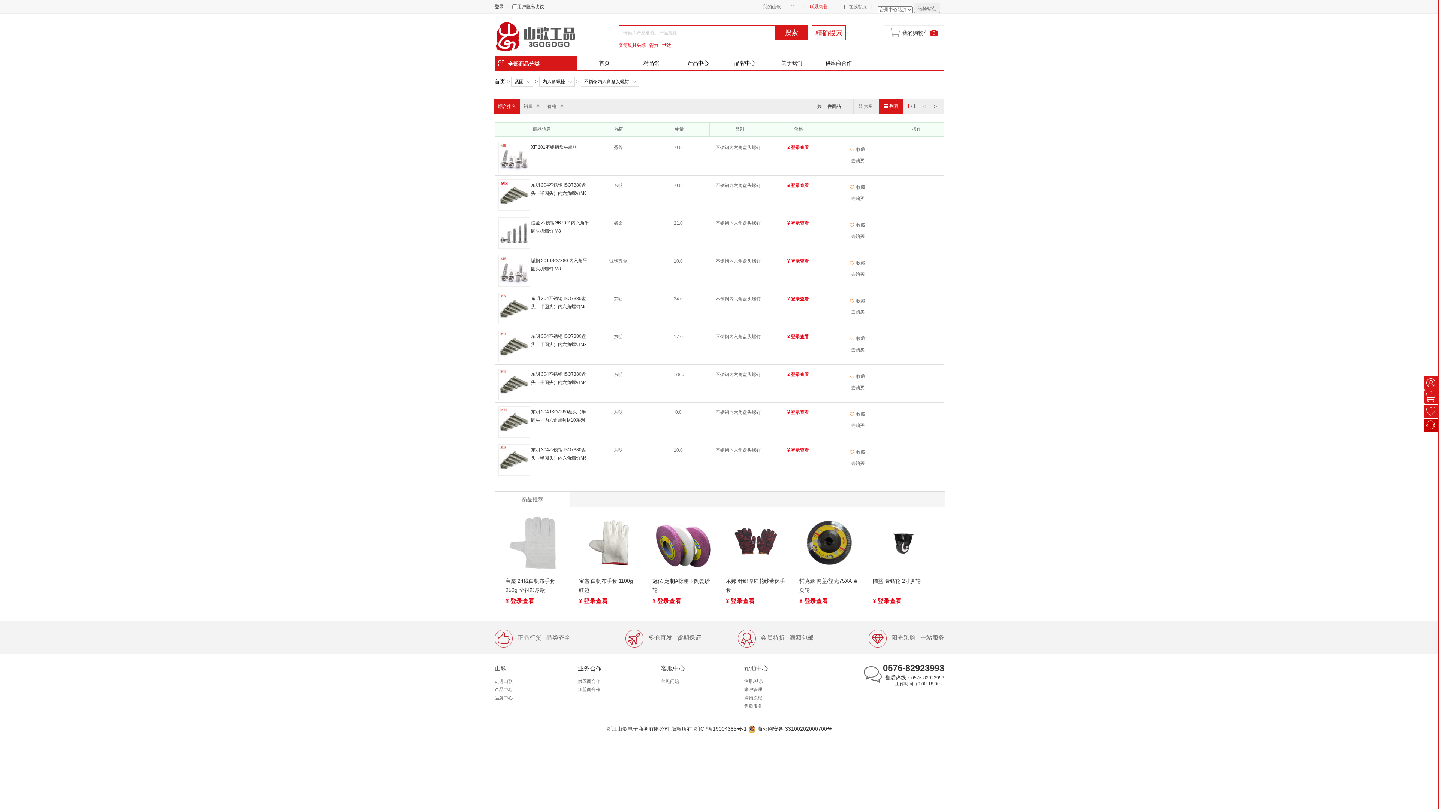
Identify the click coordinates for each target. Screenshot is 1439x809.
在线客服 (858, 6)
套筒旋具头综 (632, 45)
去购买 (858, 160)
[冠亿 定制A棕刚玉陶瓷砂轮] (682, 544)
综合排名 (507, 106)
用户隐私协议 (530, 6)
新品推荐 (532, 499)
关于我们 (791, 63)
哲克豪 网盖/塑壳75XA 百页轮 (828, 585)
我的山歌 (772, 6)
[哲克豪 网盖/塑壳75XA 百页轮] (829, 544)
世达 (666, 45)
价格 (551, 106)
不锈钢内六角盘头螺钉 (606, 81)
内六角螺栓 (554, 81)
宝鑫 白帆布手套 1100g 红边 (606, 585)
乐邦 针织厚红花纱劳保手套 (755, 585)
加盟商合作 (589, 689)
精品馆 (651, 63)
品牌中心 (744, 63)
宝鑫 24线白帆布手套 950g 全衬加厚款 (530, 585)
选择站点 (927, 8)
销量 (528, 106)
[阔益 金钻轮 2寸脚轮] (903, 544)
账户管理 (753, 689)
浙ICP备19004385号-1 (720, 729)
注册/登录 (753, 681)
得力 (653, 45)
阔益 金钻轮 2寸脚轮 (897, 581)
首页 (604, 63)
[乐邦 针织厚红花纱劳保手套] (756, 544)
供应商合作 (839, 63)
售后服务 (753, 706)
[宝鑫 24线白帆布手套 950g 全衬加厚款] (535, 544)
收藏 (860, 149)
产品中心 (698, 63)
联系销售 (819, 6)
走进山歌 (504, 681)
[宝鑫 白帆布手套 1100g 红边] (609, 544)
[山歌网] (544, 36)
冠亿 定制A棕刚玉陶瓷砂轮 (681, 585)
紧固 (519, 81)
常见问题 (670, 681)
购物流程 (753, 697)
